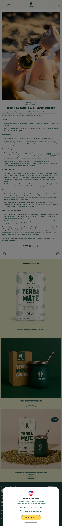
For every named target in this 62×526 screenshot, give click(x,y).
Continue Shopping (31, 521)
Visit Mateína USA (31, 518)
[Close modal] (56, 490)
